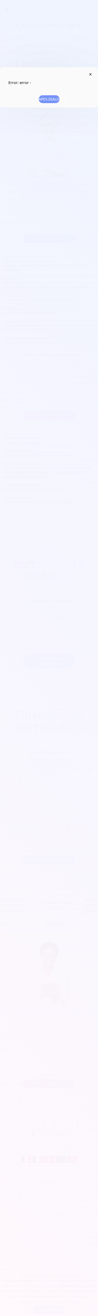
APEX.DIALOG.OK (49, 99)
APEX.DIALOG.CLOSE (90, 74)
